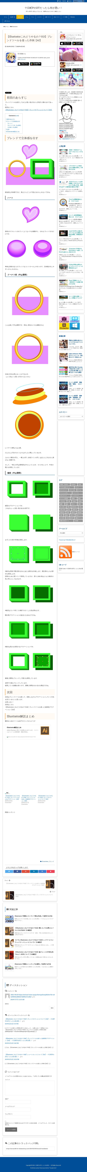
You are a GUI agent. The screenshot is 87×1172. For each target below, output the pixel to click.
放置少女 (75, 509)
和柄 (79, 504)
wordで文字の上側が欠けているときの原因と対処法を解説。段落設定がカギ (76, 233)
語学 (72, 518)
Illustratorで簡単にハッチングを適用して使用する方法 (33, 964)
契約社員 (74, 507)
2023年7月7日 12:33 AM (17, 999)
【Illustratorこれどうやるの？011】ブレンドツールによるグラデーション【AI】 (12, 797)
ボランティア (63, 495)
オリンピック (63, 490)
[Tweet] (9, 871)
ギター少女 (72, 490)
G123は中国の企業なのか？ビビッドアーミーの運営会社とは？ (76, 266)
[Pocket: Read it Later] (51, 871)
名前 (6, 1099)
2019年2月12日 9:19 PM (11, 1024)
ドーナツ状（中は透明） (15, 125)
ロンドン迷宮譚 (64, 498)
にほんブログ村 (63, 133)
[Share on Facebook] (17, 871)
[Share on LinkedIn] (34, 871)
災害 (68, 512)
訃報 (68, 518)
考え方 (72, 515)
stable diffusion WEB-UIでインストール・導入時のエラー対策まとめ (76, 355)
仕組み (74, 501)
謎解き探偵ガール (64, 521)
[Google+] (26, 871)
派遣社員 (62, 512)
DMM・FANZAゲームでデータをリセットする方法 (76, 151)
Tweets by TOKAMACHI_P (67, 540)
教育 (80, 509)
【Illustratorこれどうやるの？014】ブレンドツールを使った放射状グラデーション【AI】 (28, 798)
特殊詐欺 (79, 512)
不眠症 (73, 498)
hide (17, 115)
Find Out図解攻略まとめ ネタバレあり (75, 200)
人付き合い (63, 501)
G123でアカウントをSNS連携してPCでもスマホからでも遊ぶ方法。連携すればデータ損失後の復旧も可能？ (71, 184)
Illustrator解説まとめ (12, 131)
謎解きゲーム (78, 518)
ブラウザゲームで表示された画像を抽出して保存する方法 (76, 167)
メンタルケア (75, 495)
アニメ (77, 487)
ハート (10, 123)
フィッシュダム (64, 493)
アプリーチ (22, 59)
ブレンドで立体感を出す (13, 121)
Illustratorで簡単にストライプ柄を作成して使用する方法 (33, 916)
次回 (7, 129)
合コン (73, 504)
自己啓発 (62, 518)
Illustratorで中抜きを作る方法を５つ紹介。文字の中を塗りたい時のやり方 (71, 250)
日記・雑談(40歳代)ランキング (66, 139)
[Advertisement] (37, 80)
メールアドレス (10, 1106)
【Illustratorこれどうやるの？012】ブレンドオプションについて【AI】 (28, 110)
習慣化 (66, 515)
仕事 (69, 501)
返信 (52, 1008)
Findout (73, 484)
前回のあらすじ (10, 119)
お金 (80, 484)
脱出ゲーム (79, 515)
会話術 (80, 501)
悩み (69, 509)
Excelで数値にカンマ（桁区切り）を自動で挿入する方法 (76, 282)
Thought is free (52, 1168)
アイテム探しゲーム (65, 487)
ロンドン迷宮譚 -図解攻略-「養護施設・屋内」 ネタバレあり (75, 397)
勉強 (67, 504)
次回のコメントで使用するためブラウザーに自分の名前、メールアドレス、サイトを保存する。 (30, 1124)
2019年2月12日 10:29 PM (12, 1059)
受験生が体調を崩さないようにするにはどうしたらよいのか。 (76, 342)
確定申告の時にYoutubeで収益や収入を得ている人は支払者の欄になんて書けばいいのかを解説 (76, 369)
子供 (80, 507)
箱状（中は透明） (13, 127)
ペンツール (76, 493)
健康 (61, 504)
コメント (7, 1079)
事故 (79, 498)
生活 (61, 515)
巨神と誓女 (63, 509)
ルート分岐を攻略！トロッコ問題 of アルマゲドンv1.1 (70, 298)
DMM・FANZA (64, 484)
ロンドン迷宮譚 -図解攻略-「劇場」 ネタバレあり (75, 384)
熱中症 (73, 512)
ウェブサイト (9, 1114)
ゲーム (79, 490)
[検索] (83, 1)
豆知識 (76, 521)
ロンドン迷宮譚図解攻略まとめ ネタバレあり (76, 216)
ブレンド (51, 861)
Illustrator (15, 26)
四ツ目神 (62, 507)
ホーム (6, 26)
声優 (68, 507)
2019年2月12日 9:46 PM (12, 1043)
